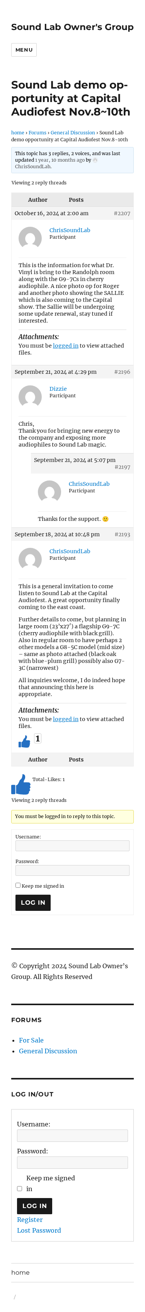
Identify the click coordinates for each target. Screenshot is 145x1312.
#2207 (122, 213)
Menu (23, 50)
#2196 (122, 371)
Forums (37, 133)
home (17, 133)
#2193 (122, 534)
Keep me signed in (43, 886)
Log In (33, 902)
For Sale (31, 1040)
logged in (65, 345)
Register (30, 1219)
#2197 (122, 467)
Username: (28, 837)
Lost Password (39, 1230)
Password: (27, 861)
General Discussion (73, 133)
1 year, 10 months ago (60, 160)
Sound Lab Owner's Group (72, 27)
